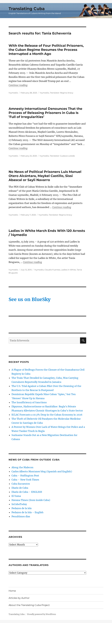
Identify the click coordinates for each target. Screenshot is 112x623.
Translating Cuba (27, 8)
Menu (97, 10)
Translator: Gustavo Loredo (62, 156)
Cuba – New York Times (25, 479)
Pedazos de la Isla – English (27, 512)
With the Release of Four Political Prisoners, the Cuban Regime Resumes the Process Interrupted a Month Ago (46, 50)
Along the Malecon (22, 467)
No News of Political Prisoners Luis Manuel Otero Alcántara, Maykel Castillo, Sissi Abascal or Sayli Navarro (45, 176)
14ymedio (13, 93)
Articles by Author (19, 598)
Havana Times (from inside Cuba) (31, 500)
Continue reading (18, 85)
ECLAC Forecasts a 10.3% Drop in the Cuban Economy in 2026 (47, 414)
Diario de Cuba (20, 487)
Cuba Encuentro (21, 483)
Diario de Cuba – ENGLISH (27, 491)
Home (12, 590)
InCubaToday (19, 504)
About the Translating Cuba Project (29, 605)
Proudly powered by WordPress (41, 614)
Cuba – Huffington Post (25, 475)
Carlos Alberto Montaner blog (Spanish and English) (42, 471)
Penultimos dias (21, 516)
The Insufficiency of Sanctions (29, 402)
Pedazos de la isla (22, 508)
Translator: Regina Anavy (61, 93)
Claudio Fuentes (52, 270)
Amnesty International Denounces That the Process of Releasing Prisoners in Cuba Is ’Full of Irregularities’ (45, 113)
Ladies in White (68, 270)
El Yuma (16, 496)
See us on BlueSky (29, 299)
